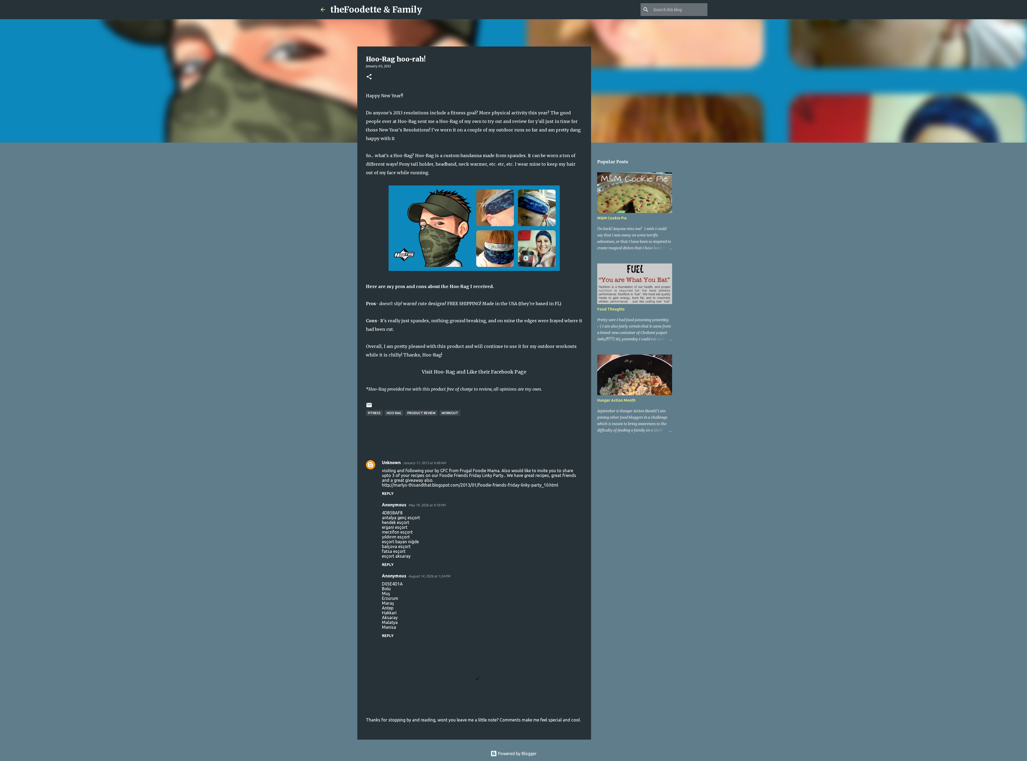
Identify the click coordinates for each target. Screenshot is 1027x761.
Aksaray (390, 617)
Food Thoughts (610, 309)
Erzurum (390, 598)
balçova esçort (396, 546)
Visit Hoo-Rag (438, 372)
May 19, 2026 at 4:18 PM (426, 505)
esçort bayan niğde (400, 541)
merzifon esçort (397, 532)
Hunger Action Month (616, 400)
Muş (386, 593)
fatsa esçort (393, 551)
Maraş (388, 603)
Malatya (390, 622)
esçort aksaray (396, 556)
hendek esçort (395, 522)
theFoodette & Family (376, 9)
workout (450, 413)
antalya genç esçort (401, 517)
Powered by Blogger (517, 753)
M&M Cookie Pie (612, 218)
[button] (369, 77)
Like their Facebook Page (496, 372)
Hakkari (389, 612)
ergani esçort (394, 527)
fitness (374, 413)
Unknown (391, 462)
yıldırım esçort (396, 536)
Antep (387, 607)
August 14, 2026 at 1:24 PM (429, 576)
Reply (388, 493)
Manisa (389, 627)
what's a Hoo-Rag (393, 155)
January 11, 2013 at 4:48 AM (424, 463)
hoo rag (394, 413)
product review (421, 413)
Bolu (386, 588)
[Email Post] (369, 407)
